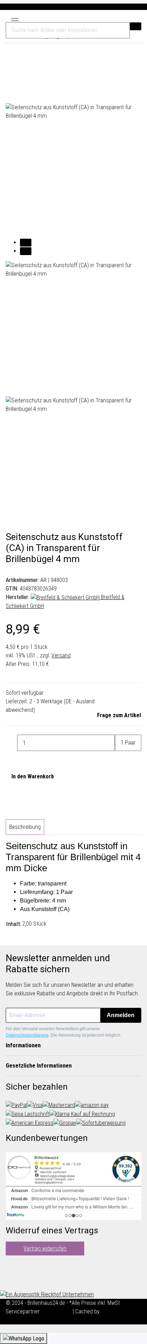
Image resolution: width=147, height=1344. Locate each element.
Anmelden (121, 1015)
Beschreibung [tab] (25, 827)
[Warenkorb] (137, 19)
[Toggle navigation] (15, 18)
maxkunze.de (57, 1311)
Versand (61, 655)
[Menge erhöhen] (120, 759)
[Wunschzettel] (129, 19)
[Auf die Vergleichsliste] (11, 95)
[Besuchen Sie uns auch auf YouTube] (11, 1272)
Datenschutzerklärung (27, 1035)
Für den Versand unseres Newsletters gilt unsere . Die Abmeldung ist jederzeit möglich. (63, 1032)
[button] (121, 19)
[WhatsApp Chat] (23, 1338)
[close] (11, 78)
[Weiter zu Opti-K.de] (47, 1294)
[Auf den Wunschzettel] (24, 95)
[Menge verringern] (11, 743)
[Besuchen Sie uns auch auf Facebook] (11, 1263)
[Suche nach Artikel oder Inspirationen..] (135, 26)
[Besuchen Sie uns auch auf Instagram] (11, 1280)
